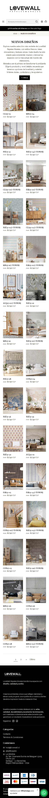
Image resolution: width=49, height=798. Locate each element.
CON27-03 (7, 568)
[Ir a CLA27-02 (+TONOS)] (36, 211)
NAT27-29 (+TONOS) (34, 568)
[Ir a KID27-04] (36, 98)
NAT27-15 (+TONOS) (34, 341)
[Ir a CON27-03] (13, 552)
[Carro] (45, 22)
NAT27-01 (30, 303)
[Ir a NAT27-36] (13, 400)
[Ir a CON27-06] (36, 590)
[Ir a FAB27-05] (13, 476)
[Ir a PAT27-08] (13, 363)
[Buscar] (36, 21)
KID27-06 (7, 606)
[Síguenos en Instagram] (13, 721)
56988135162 (11, 751)
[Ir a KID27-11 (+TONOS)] (13, 249)
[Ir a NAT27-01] (36, 287)
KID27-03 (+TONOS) (34, 644)
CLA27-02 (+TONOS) (34, 227)
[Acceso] (42, 22)
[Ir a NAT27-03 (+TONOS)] (36, 514)
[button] (24, 77)
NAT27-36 (7, 417)
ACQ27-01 (30, 454)
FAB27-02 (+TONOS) (34, 265)
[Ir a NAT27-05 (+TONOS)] (13, 211)
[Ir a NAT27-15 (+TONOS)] (36, 325)
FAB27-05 (7, 492)
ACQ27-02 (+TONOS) (12, 303)
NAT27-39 (30, 417)
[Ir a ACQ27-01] (36, 438)
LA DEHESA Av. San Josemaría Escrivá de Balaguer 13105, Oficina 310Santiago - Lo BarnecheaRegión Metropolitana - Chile (24, 758)
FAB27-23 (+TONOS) (34, 492)
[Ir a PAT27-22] (13, 135)
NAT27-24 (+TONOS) (34, 152)
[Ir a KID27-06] (13, 590)
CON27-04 (30, 379)
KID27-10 (7, 341)
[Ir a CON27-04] (36, 363)
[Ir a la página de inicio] (24, 9)
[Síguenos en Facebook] (17, 721)
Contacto (6, 734)
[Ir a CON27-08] (13, 628)
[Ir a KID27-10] (13, 325)
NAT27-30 (7, 454)
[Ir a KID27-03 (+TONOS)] (36, 628)
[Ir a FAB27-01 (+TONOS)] (36, 173)
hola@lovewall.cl (13, 748)
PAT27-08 (7, 379)
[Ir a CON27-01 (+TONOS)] (13, 514)
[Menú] (3, 22)
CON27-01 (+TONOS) (12, 530)
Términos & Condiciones (13, 737)
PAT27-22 (7, 152)
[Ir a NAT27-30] (13, 438)
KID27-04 (30, 114)
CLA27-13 (7, 114)
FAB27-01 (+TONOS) (34, 189)
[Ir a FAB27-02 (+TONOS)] (36, 249)
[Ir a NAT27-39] (36, 400)
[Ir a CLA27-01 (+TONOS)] (13, 173)
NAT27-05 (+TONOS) (11, 227)
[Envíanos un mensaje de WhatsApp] (44, 793)
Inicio (15, 34)
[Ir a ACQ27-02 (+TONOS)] (13, 287)
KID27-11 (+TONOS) (11, 265)
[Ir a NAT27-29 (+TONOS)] (36, 552)
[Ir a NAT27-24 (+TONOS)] (36, 135)
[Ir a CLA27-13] (13, 98)
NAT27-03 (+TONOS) (34, 530)
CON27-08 (7, 644)
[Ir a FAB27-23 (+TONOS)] (36, 476)
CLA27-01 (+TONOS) (11, 189)
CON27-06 (30, 606)
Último (32, 659)
